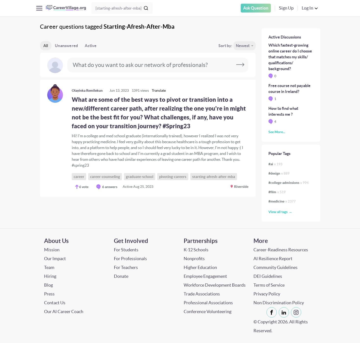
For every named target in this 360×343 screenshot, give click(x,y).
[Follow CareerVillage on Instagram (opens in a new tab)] (297, 312)
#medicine (282, 201)
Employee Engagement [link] (205, 276)
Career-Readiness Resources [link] (280, 249)
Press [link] (49, 293)
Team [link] (49, 267)
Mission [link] (52, 249)
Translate (159, 90)
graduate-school (139, 177)
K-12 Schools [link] (196, 249)
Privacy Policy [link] (266, 293)
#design (278, 173)
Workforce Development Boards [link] (215, 285)
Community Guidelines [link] (275, 267)
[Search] (146, 8)
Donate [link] (121, 276)
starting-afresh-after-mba (213, 177)
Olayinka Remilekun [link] (87, 90)
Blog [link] (48, 285)
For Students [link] (126, 249)
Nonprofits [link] (194, 258)
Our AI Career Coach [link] (63, 311)
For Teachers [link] (126, 267)
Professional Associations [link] (208, 302)
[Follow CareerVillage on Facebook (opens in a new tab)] (272, 312)
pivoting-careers (172, 177)
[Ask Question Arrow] (240, 65)
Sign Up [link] (286, 8)
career (79, 177)
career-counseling (105, 177)
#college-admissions (288, 183)
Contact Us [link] (54, 302)
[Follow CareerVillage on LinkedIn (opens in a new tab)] (285, 312)
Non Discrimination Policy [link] (278, 302)
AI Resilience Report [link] (272, 258)
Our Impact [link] (55, 258)
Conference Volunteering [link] (207, 311)
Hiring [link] (50, 276)
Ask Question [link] (255, 8)
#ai (275, 164)
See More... (276, 132)
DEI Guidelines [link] (267, 276)
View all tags (278, 212)
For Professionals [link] (130, 258)
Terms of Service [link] (269, 285)
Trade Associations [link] (202, 293)
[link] (148, 138)
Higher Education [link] (200, 267)
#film (277, 192)
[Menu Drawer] (39, 8)
